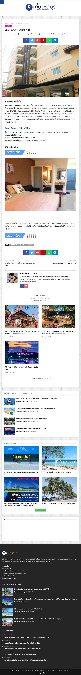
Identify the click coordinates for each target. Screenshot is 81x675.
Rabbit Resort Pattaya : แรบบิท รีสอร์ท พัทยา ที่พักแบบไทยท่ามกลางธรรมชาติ (59, 332)
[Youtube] (40, 673)
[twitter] (32, 40)
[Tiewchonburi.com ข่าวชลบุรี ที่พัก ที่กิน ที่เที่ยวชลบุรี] (40, 2)
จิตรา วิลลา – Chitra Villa (17, 128)
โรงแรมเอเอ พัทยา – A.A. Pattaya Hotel (64, 262)
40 (41, 140)
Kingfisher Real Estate (9, 578)
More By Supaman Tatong (40, 298)
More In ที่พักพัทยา (39, 301)
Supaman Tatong (11, 34)
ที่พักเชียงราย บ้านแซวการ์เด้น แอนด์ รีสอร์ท (15, 571)
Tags (31, 393)
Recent (14, 393)
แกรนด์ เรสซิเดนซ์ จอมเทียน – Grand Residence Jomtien (20, 263)
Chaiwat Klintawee (22, 401)
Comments (23, 393)
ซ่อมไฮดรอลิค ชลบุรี (8, 576)
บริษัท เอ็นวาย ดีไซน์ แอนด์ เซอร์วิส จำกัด (14, 573)
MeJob (16, 601)
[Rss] (44, 673)
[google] (37, 40)
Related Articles (39, 295)
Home (6, 23)
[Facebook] (36, 673)
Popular (6, 393)
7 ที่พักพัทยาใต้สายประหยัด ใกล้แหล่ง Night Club (21, 368)
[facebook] (26, 40)
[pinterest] (43, 40)
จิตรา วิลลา (22, 245)
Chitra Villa (13, 245)
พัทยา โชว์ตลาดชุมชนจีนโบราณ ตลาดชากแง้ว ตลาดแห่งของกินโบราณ (22, 332)
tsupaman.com (6, 568)
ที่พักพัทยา (12, 23)
